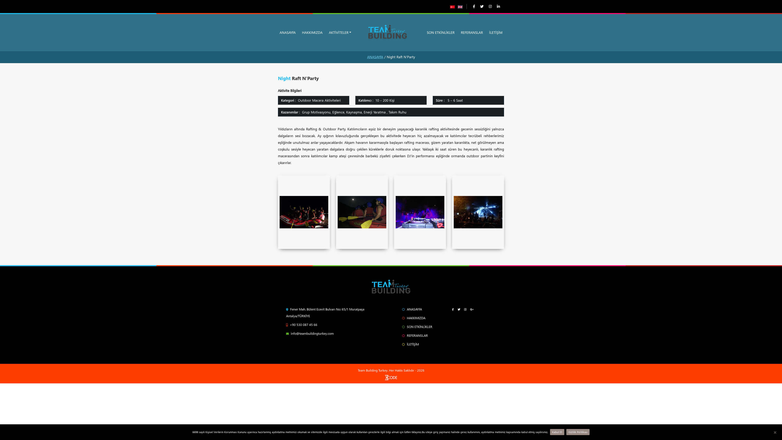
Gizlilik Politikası (578, 432)
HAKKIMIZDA (312, 32)
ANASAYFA (288, 32)
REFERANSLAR (472, 32)
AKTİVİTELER (338, 32)
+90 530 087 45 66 (303, 324)
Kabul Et (557, 432)
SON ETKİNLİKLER (441, 32)
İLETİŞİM (495, 32)
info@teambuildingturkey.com (312, 333)
